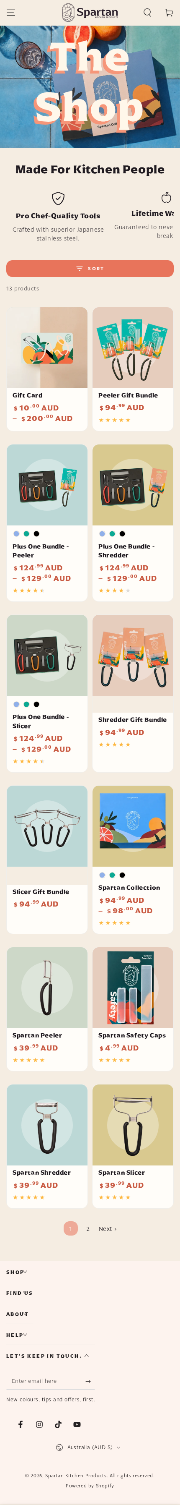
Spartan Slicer (121, 1172)
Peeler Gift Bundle (128, 395)
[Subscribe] (90, 1381)
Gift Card (27, 395)
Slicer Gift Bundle (41, 892)
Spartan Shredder (42, 1172)
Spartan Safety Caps (132, 1035)
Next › (108, 1228)
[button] (147, 12)
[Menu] (11, 12)
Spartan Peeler (37, 1035)
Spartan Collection (129, 887)
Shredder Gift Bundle (132, 720)
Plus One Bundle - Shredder (126, 551)
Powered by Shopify (90, 1486)
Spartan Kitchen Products (75, 1476)
